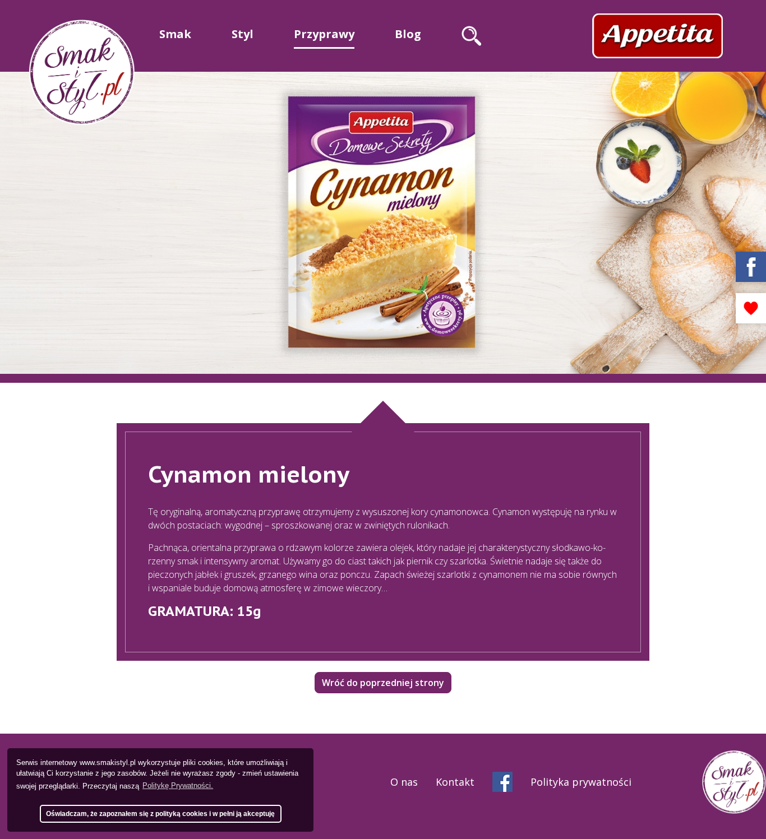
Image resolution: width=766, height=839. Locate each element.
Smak (175, 33)
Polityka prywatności (580, 782)
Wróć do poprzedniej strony (383, 682)
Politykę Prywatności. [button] (177, 785)
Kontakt (455, 782)
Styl (242, 33)
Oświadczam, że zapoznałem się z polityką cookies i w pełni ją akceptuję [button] (160, 813)
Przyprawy (324, 33)
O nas (404, 782)
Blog (408, 33)
